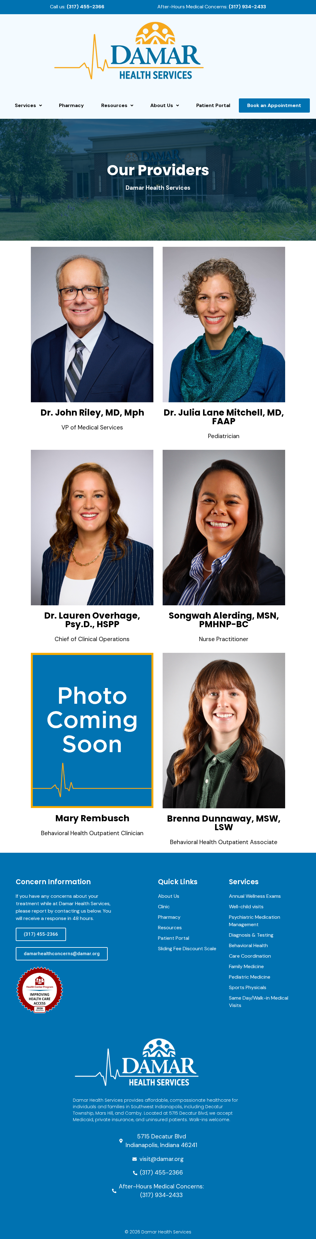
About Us (161, 105)
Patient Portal (213, 105)
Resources (114, 105)
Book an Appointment (274, 105)
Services (25, 105)
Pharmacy (71, 105)
